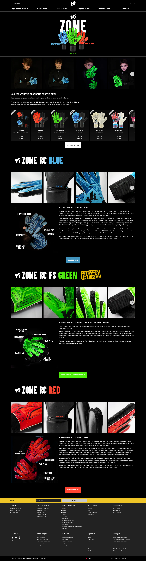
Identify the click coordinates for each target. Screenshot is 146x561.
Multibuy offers (40, 545)
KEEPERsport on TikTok (19, 537)
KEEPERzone (118, 505)
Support (64, 508)
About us (90, 508)
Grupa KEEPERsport (92, 512)
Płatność (64, 510)
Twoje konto (17, 3)
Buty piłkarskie (41, 9)
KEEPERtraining (117, 512)
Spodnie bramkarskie (67, 541)
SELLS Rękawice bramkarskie (120, 550)
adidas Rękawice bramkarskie (120, 537)
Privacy (124, 558)
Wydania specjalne (41, 543)
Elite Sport (90, 550)
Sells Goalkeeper (92, 547)
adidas (89, 537)
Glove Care (65, 524)
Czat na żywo (15, 512)
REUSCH (90, 545)
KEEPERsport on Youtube (16, 537)
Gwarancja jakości (41, 537)
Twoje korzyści (42, 534)
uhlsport (90, 549)
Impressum (117, 558)
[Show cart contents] (134, 3)
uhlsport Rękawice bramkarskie (120, 543)
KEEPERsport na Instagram (13, 541)
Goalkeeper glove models (68, 520)
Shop (89, 510)
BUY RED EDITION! (73, 490)
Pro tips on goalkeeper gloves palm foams (72, 526)
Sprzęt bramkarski (83, 9)
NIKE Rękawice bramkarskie (119, 547)
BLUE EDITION (73, 260)
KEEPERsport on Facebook (13, 537)
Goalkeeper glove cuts (67, 522)
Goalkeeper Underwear (42, 539)
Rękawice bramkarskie (20, 9)
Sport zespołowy (104, 9)
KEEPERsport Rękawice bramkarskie (121, 539)
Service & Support (68, 505)
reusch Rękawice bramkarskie (120, 541)
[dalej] (132, 74)
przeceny (126, 9)
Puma (89, 543)
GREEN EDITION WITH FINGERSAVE (73, 375)
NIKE (89, 541)
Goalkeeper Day (91, 514)
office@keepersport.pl (17, 508)
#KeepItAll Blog (116, 510)
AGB (112, 558)
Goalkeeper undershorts (68, 545)
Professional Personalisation (43, 541)
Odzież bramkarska (62, 9)
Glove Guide (65, 518)
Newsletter (12, 500)
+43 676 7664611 (16, 510)
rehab (89, 552)
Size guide (64, 516)
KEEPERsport (92, 505)
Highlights (116, 534)
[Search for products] (130, 3)
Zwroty (63, 514)
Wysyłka (64, 512)
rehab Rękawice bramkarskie (120, 545)
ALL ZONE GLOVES (73, 145)
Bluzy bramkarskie (66, 543)
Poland (89, 558)
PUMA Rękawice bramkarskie (120, 549)
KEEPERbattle (116, 508)
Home (73, 3)
